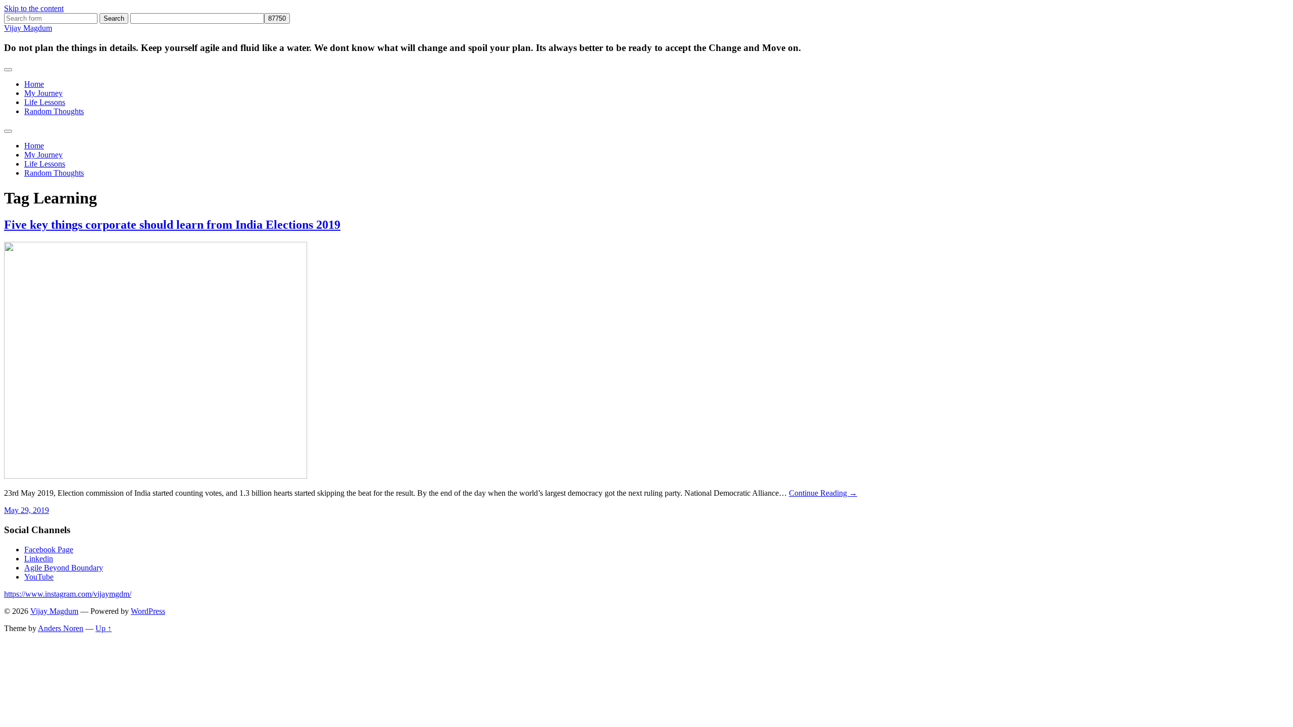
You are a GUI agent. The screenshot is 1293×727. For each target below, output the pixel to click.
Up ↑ (103, 628)
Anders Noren (60, 628)
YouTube (39, 577)
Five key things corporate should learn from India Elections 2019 (172, 224)
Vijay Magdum (28, 28)
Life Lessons (44, 102)
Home (34, 84)
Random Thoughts (54, 111)
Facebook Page (48, 549)
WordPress (148, 611)
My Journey (43, 93)
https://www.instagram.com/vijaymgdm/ (67, 594)
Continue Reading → (823, 493)
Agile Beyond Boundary (63, 567)
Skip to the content (34, 8)
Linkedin (38, 558)
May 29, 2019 (26, 510)
